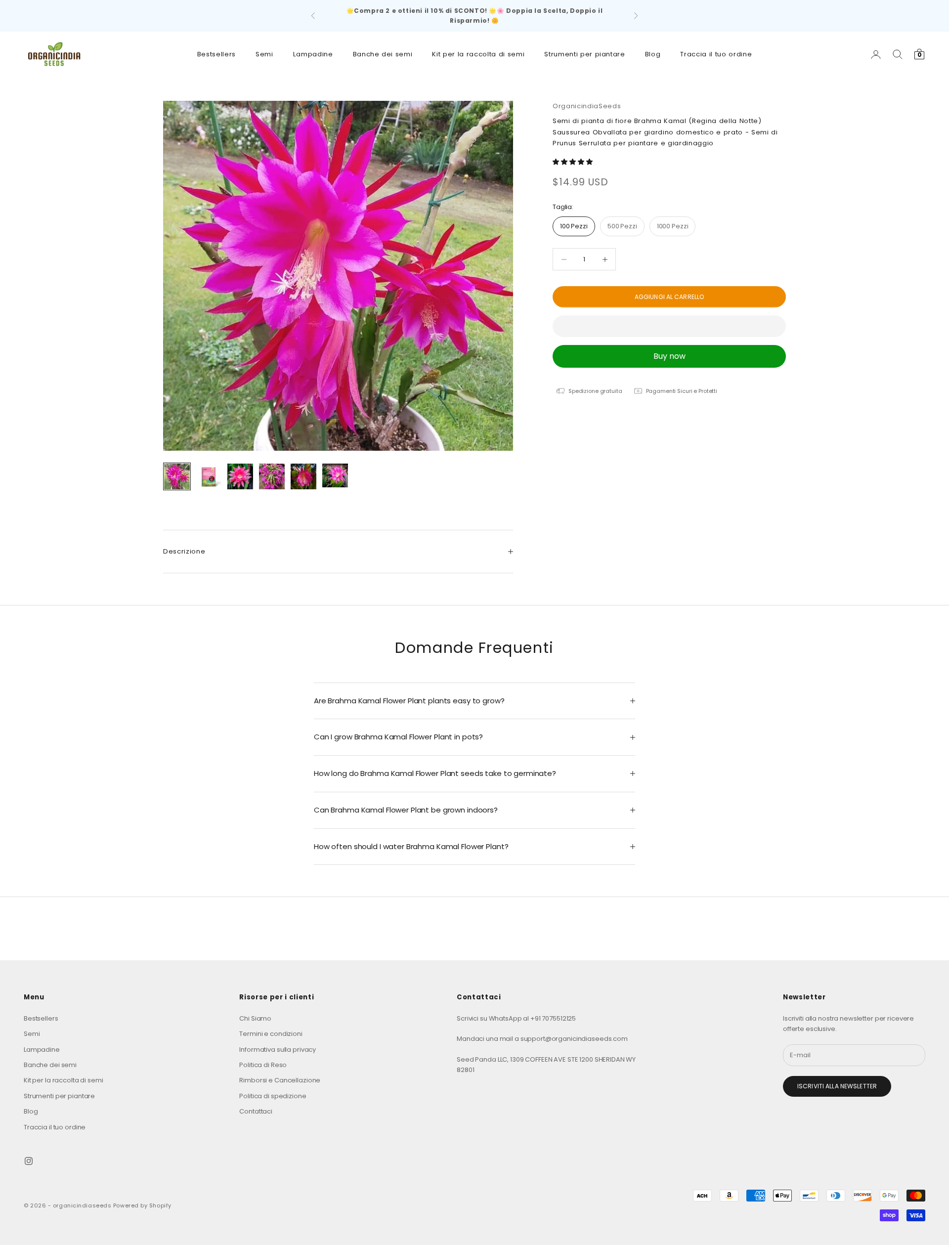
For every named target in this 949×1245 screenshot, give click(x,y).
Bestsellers (216, 54)
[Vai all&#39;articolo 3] (240, 476)
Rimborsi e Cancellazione (279, 1080)
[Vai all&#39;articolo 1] (177, 476)
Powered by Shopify (142, 1205)
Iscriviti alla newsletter (837, 1086)
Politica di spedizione (272, 1096)
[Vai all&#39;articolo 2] (208, 476)
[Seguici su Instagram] (29, 1161)
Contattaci (255, 1111)
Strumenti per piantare (584, 54)
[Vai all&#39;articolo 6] (335, 475)
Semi (264, 54)
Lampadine (313, 54)
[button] (573, 162)
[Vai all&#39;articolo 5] (303, 476)
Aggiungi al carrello (669, 297)
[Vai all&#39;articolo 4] (272, 476)
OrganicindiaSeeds (587, 106)
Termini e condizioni (270, 1033)
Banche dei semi (383, 54)
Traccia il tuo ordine (716, 54)
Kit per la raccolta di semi (478, 54)
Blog (653, 54)
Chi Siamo (255, 1018)
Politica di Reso (263, 1065)
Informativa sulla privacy (277, 1049)
